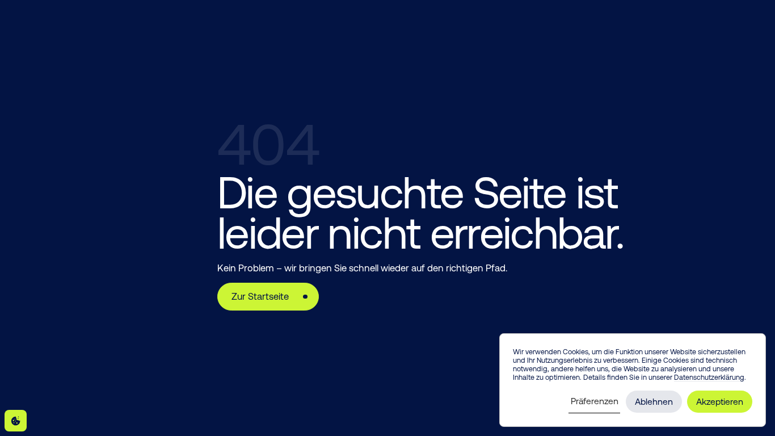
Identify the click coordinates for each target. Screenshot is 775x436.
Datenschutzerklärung (709, 377)
